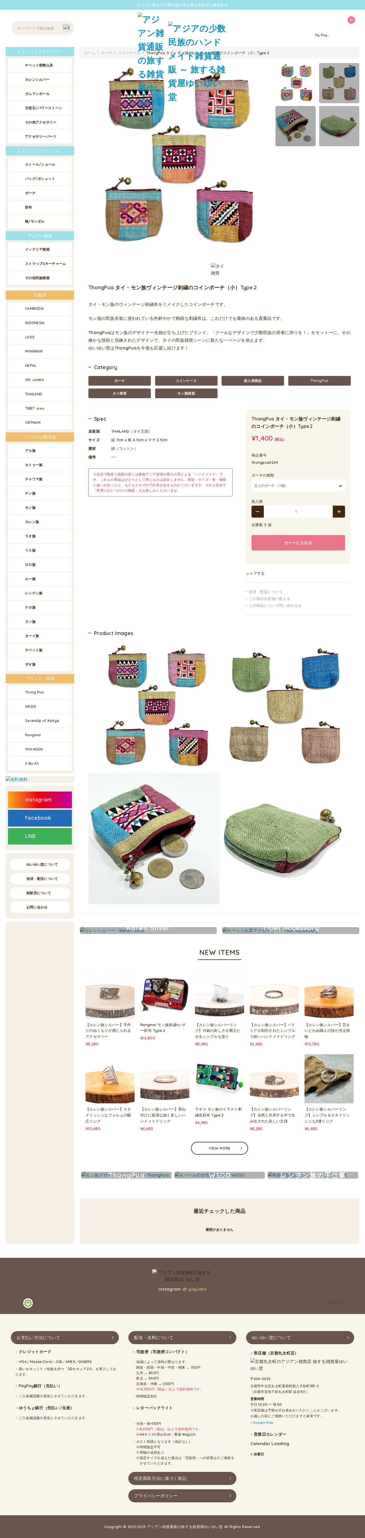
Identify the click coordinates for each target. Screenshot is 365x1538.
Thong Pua (34, 692)
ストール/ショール (40, 164)
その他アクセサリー (41, 122)
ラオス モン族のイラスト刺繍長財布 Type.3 (218, 1112)
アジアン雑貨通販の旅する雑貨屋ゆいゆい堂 (185, 1526)
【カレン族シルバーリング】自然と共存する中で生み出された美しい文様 (272, 1115)
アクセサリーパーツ (41, 136)
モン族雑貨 (186, 393)
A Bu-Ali (31, 763)
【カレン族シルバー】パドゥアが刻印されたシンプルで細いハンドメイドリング (272, 1030)
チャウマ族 (34, 479)
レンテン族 (34, 593)
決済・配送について (266, 591)
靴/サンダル (35, 221)
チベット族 (34, 650)
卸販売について (39, 893)
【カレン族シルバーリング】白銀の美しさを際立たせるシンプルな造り (218, 1030)
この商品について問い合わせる (275, 605)
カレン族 (32, 522)
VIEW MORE (219, 1148)
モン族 (30, 507)
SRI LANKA (34, 380)
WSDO (30, 706)
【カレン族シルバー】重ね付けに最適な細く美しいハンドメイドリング (163, 1115)
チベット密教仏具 (39, 65)
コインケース (186, 381)
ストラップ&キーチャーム (45, 263)
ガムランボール (37, 93)
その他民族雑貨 (37, 278)
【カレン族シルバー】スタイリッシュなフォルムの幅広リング (108, 1115)
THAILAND (33, 394)
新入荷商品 (253, 381)
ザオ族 (30, 664)
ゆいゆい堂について (42, 864)
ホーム (90, 52)
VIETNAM (32, 422)
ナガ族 (30, 607)
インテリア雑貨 (37, 249)
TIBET (34, 408)
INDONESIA (35, 323)
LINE (30, 836)
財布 (28, 207)
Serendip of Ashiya (42, 721)
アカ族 (30, 450)
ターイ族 (32, 636)
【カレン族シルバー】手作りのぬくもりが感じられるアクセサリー (108, 1030)
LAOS (30, 337)
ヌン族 (30, 621)
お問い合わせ (37, 907)
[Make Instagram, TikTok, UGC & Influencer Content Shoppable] (334, 1303)
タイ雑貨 (120, 393)
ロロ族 (30, 564)
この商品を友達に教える (269, 598)
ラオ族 (30, 536)
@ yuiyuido (194, 1289)
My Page (322, 35)
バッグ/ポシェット (40, 178)
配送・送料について (153, 1337)
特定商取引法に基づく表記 (160, 1478)
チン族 (30, 493)
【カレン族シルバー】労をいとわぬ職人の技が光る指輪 (327, 1030)
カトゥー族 (34, 465)
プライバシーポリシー (156, 1495)
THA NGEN (34, 749)
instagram (38, 799)
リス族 (30, 550)
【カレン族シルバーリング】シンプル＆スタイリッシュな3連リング (327, 1115)
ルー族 (30, 579)
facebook (38, 818)
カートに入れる (298, 542)
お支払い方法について (38, 1337)
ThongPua (319, 381)
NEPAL (30, 365)
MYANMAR (33, 351)
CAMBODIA (34, 308)
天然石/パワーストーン (43, 108)
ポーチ (119, 381)
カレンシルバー (37, 79)
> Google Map (261, 1423)
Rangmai (33, 735)
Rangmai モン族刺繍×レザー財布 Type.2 (163, 1027)
